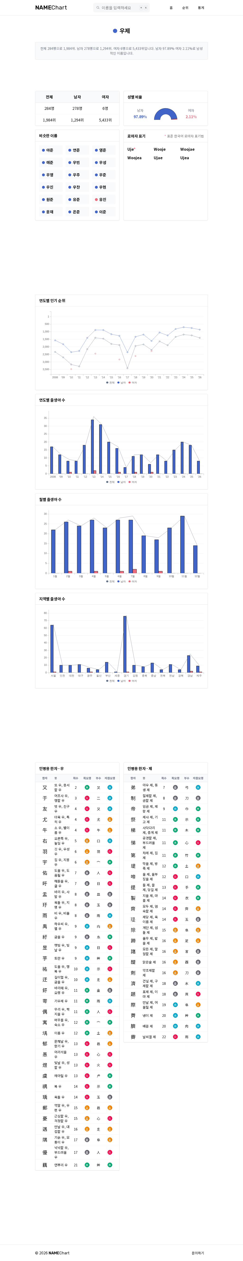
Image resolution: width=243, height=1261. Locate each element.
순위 (185, 7)
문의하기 (198, 1253)
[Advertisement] (121, 75)
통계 (201, 7)
